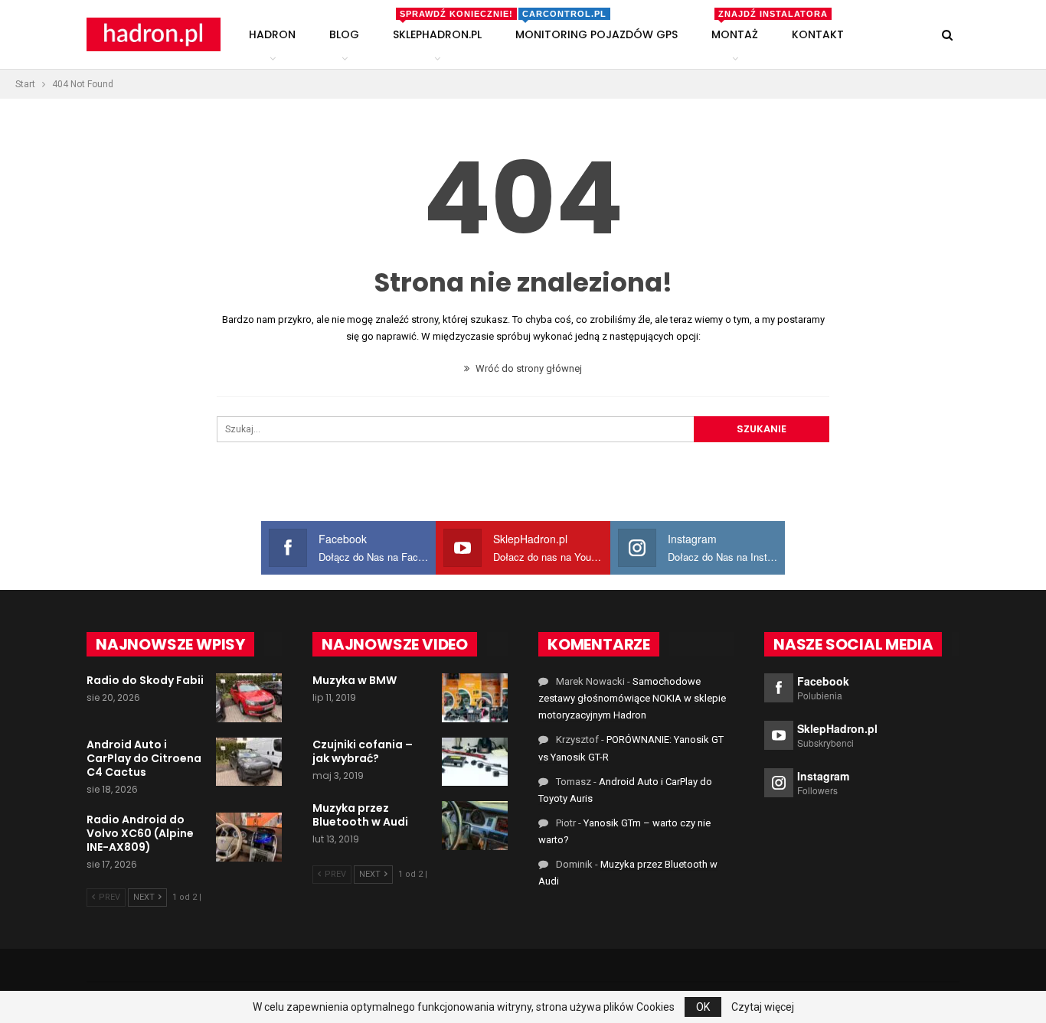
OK (703, 1007)
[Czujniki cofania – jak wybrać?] (475, 762)
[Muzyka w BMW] (475, 697)
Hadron (272, 34)
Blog (344, 34)
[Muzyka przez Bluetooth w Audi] (475, 825)
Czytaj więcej (762, 1007)
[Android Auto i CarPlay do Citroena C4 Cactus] (249, 762)
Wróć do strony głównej (527, 368)
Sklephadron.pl (440, 25)
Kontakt (818, 34)
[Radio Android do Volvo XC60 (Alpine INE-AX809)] (249, 837)
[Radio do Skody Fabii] (249, 697)
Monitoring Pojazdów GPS (596, 25)
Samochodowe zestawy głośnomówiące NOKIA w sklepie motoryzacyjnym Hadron (632, 698)
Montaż (737, 25)
